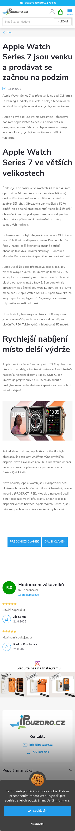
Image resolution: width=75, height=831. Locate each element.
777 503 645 (40, 752)
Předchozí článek (24, 542)
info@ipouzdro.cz (40, 745)
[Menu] (69, 11)
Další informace (58, 800)
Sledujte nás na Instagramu (38, 668)
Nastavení (37, 824)
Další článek (54, 542)
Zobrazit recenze (28, 595)
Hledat (63, 21)
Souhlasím (40, 811)
